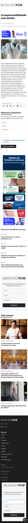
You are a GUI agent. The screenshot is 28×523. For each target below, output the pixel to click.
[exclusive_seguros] (14, 166)
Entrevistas (4, 457)
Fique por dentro (5, 443)
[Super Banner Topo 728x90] (14, 34)
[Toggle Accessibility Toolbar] (25, 520)
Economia (3, 440)
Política (3, 445)
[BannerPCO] (14, 182)
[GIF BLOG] (14, 213)
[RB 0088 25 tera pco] (14, 205)
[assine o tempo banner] (14, 174)
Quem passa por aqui (6, 454)
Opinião (3, 451)
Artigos (3, 434)
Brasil (2, 437)
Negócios (3, 448)
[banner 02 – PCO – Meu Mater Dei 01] (14, 190)
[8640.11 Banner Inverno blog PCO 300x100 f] (14, 197)
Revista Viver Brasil (5, 459)
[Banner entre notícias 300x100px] (14, 221)
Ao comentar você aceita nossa (14, 141)
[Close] (24, 484)
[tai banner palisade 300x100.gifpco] (14, 158)
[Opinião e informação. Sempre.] (11, 5)
